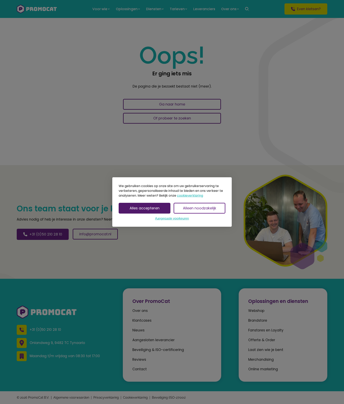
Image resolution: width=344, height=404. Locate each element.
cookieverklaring (190, 195)
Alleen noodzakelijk (199, 208)
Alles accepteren (144, 208)
